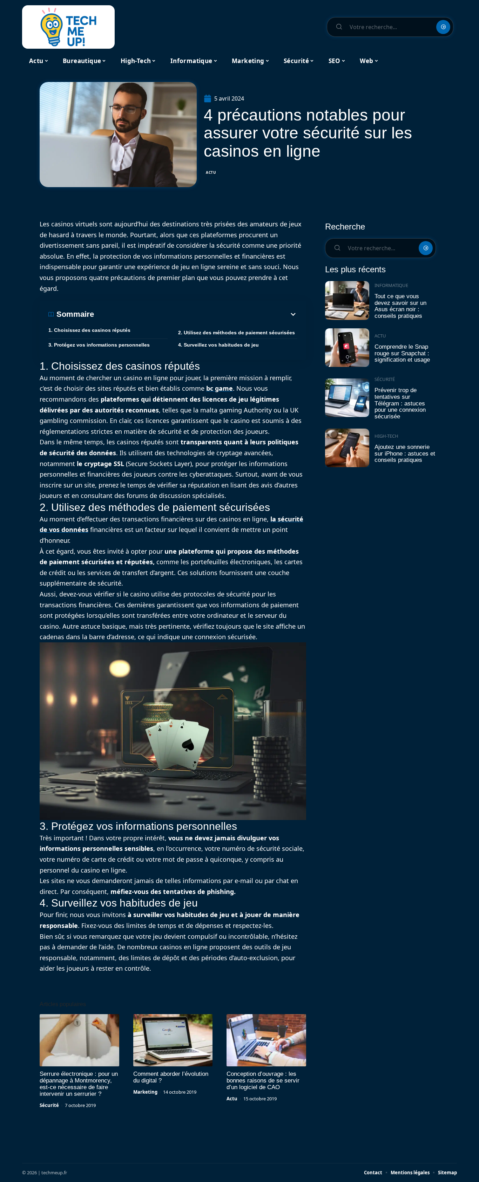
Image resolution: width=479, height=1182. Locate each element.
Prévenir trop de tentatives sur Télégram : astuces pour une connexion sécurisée (400, 403)
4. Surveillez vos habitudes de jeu (218, 345)
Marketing (145, 1092)
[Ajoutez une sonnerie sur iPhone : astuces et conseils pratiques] (347, 448)
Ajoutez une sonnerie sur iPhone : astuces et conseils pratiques (405, 453)
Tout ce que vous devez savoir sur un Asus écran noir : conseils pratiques (400, 306)
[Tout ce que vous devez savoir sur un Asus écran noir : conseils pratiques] (347, 300)
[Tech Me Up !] (68, 27)
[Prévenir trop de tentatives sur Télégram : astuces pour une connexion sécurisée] (347, 397)
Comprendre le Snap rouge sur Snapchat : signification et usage (402, 353)
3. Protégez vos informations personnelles (99, 345)
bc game (219, 388)
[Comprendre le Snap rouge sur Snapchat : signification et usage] (347, 347)
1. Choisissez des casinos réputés (89, 330)
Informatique (391, 285)
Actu (211, 172)
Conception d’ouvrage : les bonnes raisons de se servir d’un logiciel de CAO (263, 1081)
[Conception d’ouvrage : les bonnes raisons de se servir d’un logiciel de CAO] (266, 1040)
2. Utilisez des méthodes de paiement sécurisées (236, 332)
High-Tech (386, 436)
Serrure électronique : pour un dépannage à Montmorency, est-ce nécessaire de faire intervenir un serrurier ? (79, 1084)
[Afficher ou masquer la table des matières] (195, 314)
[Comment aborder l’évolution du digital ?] (173, 1040)
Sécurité (49, 1105)
